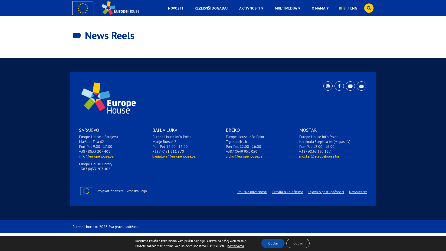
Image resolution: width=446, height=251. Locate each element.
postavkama (232, 245)
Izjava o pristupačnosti (326, 191)
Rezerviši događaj (211, 8)
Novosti (175, 8)
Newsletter (358, 191)
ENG (353, 8)
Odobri (273, 243)
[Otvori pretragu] (369, 8)
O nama (318, 8)
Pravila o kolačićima (287, 191)
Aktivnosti (249, 8)
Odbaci (298, 243)
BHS (342, 8)
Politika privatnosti (252, 191)
